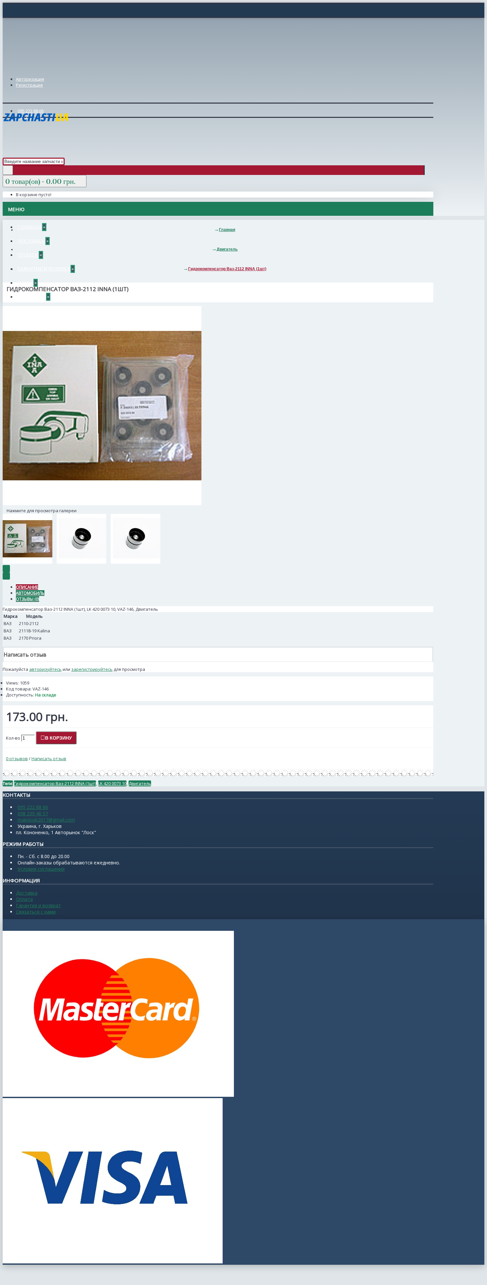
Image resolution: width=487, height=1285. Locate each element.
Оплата (24, 899)
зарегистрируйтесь (92, 669)
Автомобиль (30, 593)
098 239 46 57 (33, 813)
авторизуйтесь (45, 669)
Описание (27, 587)
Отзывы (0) (27, 599)
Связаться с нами (36, 912)
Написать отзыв (48, 759)
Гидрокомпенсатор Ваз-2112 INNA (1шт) (55, 783)
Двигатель (140, 783)
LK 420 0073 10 (112, 783)
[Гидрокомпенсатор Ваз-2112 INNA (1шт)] (102, 504)
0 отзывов (17, 759)
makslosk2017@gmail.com (46, 820)
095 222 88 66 (33, 807)
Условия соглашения (41, 869)
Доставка (26, 893)
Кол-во (13, 738)
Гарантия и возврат (38, 905)
